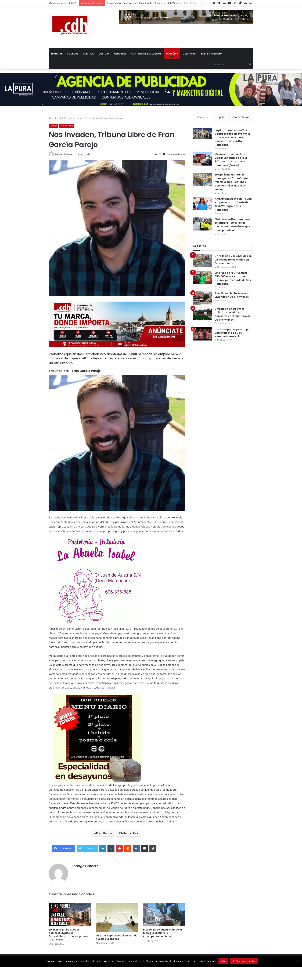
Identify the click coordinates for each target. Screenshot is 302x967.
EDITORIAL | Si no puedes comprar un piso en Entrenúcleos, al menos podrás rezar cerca (68, 934)
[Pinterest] (119, 848)
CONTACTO (189, 53)
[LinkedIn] (102, 848)
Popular (220, 117)
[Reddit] (127, 848)
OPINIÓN (171, 53)
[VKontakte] (136, 848)
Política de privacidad (244, 961)
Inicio (54, 118)
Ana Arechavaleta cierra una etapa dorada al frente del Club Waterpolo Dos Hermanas (233, 204)
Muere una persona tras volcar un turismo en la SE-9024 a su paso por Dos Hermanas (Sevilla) (232, 159)
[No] (297, 961)
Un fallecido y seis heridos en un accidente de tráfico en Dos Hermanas (233, 259)
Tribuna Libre (66, 125)
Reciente (202, 117)
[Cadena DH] (70, 24)
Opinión (63, 118)
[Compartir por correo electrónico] (144, 848)
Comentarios (241, 117)
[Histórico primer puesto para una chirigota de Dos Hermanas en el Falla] (202, 333)
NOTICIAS (56, 53)
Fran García (104, 833)
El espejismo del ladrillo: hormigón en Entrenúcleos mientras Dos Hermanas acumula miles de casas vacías (231, 182)
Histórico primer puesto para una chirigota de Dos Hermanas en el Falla (233, 332)
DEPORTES (120, 53)
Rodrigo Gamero (63, 154)
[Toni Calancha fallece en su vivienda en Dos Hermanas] (202, 298)
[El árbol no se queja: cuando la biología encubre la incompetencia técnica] (164, 914)
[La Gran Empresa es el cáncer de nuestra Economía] (117, 917)
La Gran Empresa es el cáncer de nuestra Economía (116, 937)
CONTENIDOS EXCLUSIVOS (146, 53)
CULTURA (104, 53)
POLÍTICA (88, 53)
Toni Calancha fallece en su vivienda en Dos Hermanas (232, 295)
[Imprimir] (152, 848)
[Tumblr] (110, 848)
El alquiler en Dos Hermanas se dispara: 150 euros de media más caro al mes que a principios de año (233, 224)
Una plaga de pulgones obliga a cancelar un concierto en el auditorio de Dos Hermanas (233, 314)
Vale (223, 961)
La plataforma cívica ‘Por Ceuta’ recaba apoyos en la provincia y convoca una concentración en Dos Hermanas (232, 137)
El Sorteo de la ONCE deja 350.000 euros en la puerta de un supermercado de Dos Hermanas (233, 278)
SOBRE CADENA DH (211, 53)
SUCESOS (72, 53)
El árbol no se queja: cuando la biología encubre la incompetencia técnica (162, 933)
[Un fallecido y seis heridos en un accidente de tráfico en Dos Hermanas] (202, 260)
